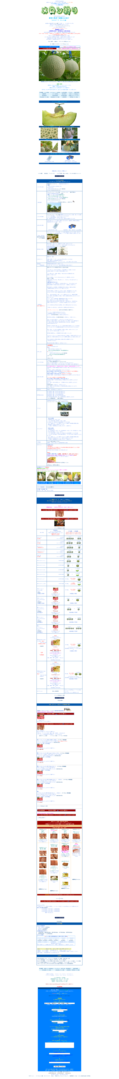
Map (62, 193)
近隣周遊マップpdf (74, 1075)
